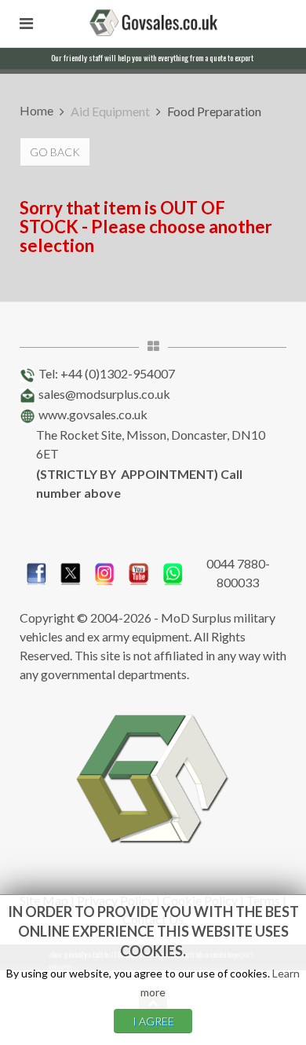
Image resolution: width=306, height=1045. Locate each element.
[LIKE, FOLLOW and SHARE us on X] (70, 571)
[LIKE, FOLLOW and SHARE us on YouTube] (138, 571)
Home (36, 110)
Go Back (55, 152)
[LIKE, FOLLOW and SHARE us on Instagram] (105, 571)
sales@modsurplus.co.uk (104, 393)
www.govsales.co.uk (93, 414)
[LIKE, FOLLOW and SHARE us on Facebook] (36, 571)
